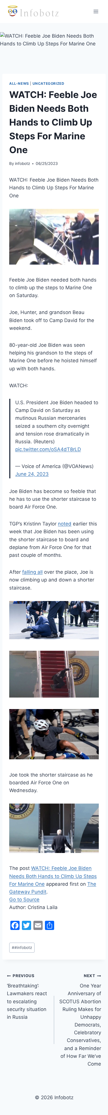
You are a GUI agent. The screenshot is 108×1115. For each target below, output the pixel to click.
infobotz (22, 163)
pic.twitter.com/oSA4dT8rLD (48, 449)
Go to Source (24, 899)
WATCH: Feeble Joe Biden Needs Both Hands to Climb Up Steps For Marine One (53, 876)
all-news (19, 83)
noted (64, 524)
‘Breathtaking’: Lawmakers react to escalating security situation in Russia (27, 996)
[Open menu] (95, 11)
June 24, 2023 (32, 474)
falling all (32, 572)
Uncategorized (49, 83)
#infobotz (22, 947)
